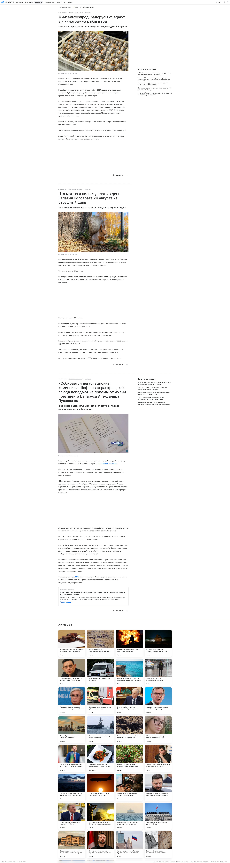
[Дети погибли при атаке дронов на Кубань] (100, 672)
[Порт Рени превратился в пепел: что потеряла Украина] (129, 643)
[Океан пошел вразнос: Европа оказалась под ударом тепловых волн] (129, 672)
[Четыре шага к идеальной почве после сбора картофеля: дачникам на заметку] (129, 729)
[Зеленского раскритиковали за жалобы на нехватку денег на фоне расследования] (158, 787)
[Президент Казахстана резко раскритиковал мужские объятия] (71, 700)
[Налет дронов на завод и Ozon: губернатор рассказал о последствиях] (100, 700)
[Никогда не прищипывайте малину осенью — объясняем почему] (129, 758)
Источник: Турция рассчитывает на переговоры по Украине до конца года (154, 94)
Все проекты (22, 861)
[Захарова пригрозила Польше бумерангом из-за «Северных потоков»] (129, 844)
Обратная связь (215, 861)
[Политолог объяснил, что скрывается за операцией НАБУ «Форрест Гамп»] (100, 844)
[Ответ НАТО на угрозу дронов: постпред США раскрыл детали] (71, 758)
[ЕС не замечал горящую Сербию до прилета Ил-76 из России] (71, 672)
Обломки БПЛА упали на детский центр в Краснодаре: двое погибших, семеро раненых (153, 79)
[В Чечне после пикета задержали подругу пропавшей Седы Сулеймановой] (158, 729)
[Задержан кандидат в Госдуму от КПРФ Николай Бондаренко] (71, 643)
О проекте (155, 861)
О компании (8, 861)
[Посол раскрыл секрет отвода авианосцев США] (100, 729)
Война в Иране (66, 7)
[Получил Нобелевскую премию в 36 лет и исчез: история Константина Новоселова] (158, 758)
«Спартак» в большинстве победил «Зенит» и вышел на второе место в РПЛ (153, 393)
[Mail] (2, 2)
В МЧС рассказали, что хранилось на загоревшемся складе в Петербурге (150, 398)
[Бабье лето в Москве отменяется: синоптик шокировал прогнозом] (158, 672)
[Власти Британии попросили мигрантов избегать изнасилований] (71, 729)
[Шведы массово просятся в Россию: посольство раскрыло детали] (71, 844)
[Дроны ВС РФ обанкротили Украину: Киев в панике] (129, 787)
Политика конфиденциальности (184, 861)
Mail (3, 861)
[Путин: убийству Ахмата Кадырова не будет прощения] (129, 700)
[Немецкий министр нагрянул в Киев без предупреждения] (158, 700)
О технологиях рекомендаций (167, 861)
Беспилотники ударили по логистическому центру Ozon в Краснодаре (152, 84)
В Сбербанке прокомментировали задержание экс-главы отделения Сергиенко (154, 74)
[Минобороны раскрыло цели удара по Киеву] (158, 816)
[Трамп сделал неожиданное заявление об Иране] (71, 816)
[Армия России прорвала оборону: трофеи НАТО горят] (158, 643)
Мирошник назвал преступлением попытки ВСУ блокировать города (154, 89)
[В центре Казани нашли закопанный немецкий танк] (158, 844)
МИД (77, 577)
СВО (76, 7)
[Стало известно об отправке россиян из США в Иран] (100, 787)
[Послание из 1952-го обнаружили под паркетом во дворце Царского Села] (100, 643)
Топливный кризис (88, 7)
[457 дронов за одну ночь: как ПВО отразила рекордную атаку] (100, 816)
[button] (93, 51)
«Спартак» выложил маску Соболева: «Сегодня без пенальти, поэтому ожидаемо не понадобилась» (154, 403)
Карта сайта (223, 861)
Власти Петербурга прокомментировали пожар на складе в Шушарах (152, 388)
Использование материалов (201, 861)
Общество (88, 12)
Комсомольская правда (76, 12)
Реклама (15, 861)
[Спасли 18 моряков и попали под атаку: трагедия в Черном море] (71, 787)
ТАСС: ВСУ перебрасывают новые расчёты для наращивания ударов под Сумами (154, 383)
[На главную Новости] (9, 2)
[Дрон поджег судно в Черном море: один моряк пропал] (129, 816)
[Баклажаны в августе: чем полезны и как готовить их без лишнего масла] (100, 758)
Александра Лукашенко (107, 464)
